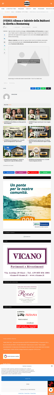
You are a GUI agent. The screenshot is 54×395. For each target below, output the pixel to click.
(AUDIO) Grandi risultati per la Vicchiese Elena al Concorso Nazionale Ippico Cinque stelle (40, 141)
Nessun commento (26, 27)
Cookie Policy (21, 393)
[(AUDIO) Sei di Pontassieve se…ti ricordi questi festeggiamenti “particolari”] (14, 132)
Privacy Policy (27, 393)
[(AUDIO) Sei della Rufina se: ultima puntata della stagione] (14, 114)
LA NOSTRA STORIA (11, 8)
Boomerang (12, 83)
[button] (52, 366)
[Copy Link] (4, 52)
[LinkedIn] (4, 38)
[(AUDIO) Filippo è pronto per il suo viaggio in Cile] (39, 114)
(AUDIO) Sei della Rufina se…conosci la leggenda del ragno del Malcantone (14, 160)
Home (2, 8)
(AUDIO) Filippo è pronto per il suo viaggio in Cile (39, 122)
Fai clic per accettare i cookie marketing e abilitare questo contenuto (28, 61)
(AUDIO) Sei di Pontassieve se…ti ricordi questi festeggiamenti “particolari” (14, 140)
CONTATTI (28, 8)
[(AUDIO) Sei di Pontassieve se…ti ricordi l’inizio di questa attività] (39, 151)
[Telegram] (4, 45)
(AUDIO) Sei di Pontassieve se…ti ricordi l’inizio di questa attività (39, 160)
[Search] (51, 3)
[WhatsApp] (4, 49)
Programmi (41, 8)
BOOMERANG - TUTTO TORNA (10, 17)
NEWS (34, 8)
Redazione (9, 27)
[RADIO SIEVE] (27, 3)
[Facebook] (4, 35)
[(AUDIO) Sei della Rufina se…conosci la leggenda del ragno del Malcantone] (14, 151)
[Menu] (3, 3)
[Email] (4, 42)
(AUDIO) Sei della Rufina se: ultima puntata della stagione (15, 122)
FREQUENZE (21, 8)
